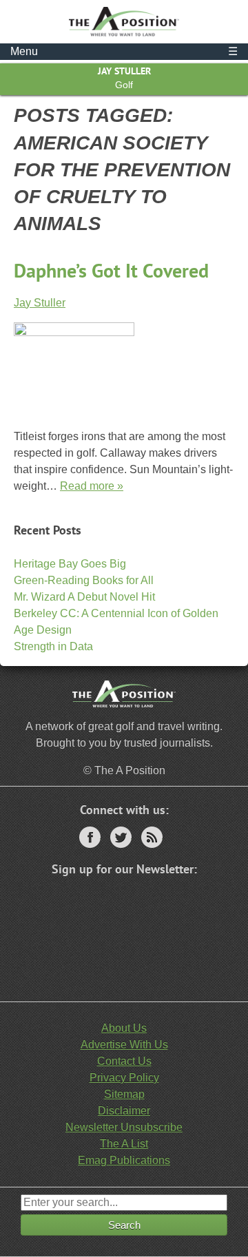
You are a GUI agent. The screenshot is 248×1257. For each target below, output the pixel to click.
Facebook (90, 837)
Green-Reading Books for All (84, 580)
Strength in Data (53, 646)
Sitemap (124, 1094)
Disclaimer (124, 1110)
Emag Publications (124, 1160)
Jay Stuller (124, 71)
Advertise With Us (124, 1044)
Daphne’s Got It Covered (111, 270)
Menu (124, 51)
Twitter (121, 837)
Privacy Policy (124, 1077)
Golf (124, 85)
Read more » (91, 486)
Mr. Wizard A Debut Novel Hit (84, 597)
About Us (124, 1028)
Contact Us (124, 1061)
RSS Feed (152, 837)
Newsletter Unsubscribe (124, 1127)
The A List (124, 1144)
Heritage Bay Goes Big (70, 564)
